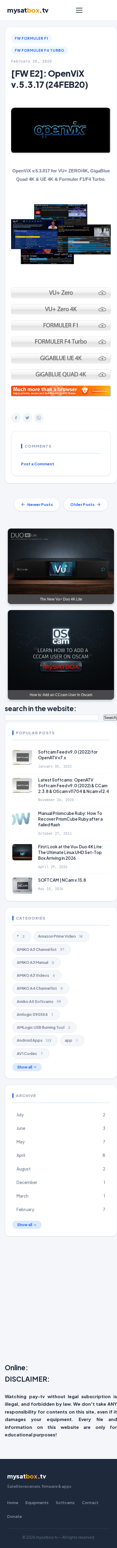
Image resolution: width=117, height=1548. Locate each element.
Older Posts (82, 504)
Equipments (37, 1502)
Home (12, 1502)
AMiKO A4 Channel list (40, 988)
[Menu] (79, 10)
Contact (90, 1502)
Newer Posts (40, 504)
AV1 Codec (29, 1053)
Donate (14, 1516)
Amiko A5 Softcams (39, 1001)
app (71, 1040)
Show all (24, 1067)
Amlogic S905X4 (35, 1014)
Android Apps (34, 1040)
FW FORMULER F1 (31, 38)
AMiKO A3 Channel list (40, 949)
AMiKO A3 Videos (36, 975)
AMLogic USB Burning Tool (43, 1027)
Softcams (65, 1502)
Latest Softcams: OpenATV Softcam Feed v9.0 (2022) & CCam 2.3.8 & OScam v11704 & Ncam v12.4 (73, 785)
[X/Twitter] (27, 418)
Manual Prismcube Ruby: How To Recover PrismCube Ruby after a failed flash (70, 819)
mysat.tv (28, 10)
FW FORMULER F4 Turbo (39, 50)
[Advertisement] (58, 1301)
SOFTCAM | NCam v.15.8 (62, 880)
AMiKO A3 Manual (35, 962)
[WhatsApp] (39, 418)
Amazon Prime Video (60, 936)
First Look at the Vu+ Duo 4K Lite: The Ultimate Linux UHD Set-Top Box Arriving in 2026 (70, 852)
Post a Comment (37, 463)
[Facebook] (16, 418)
